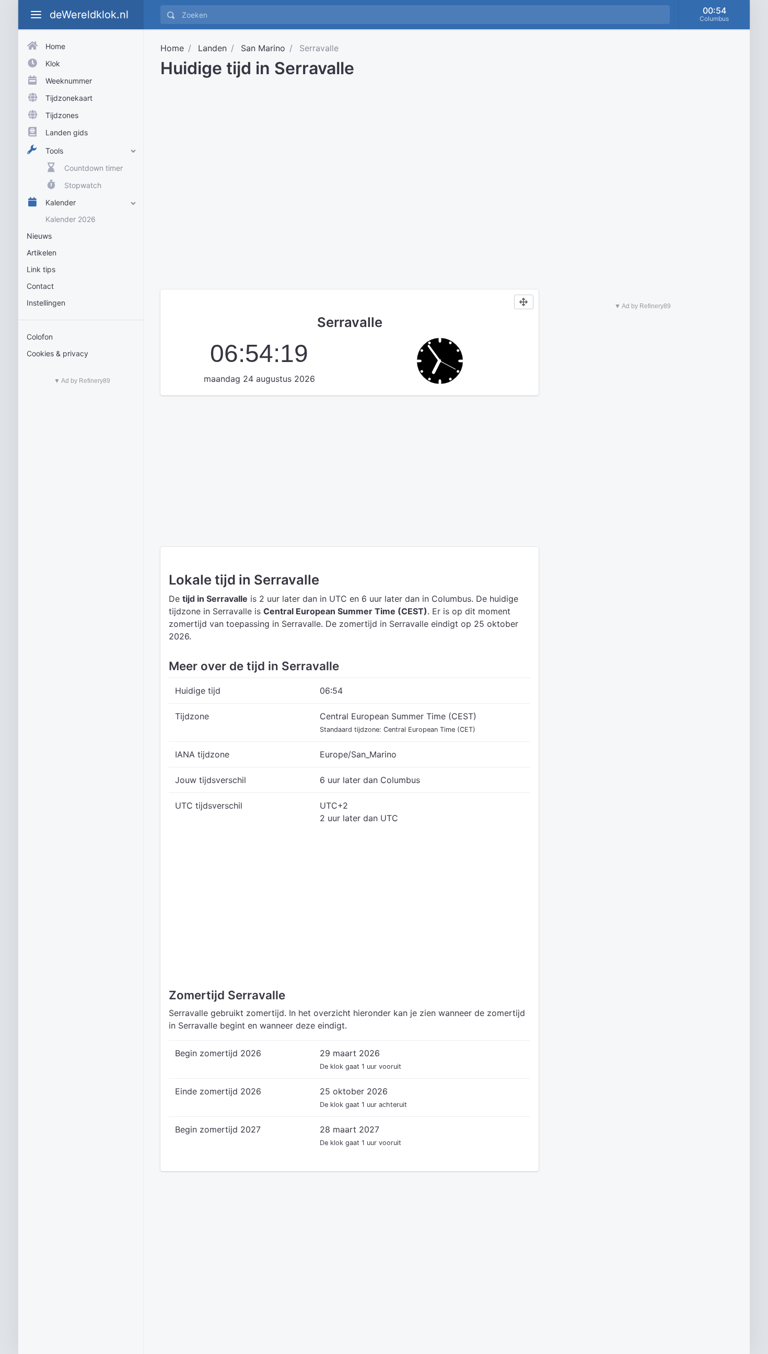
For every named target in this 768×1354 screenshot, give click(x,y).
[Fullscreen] (523, 302)
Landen (212, 48)
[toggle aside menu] (36, 14)
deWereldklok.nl (89, 14)
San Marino (263, 48)
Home (172, 48)
